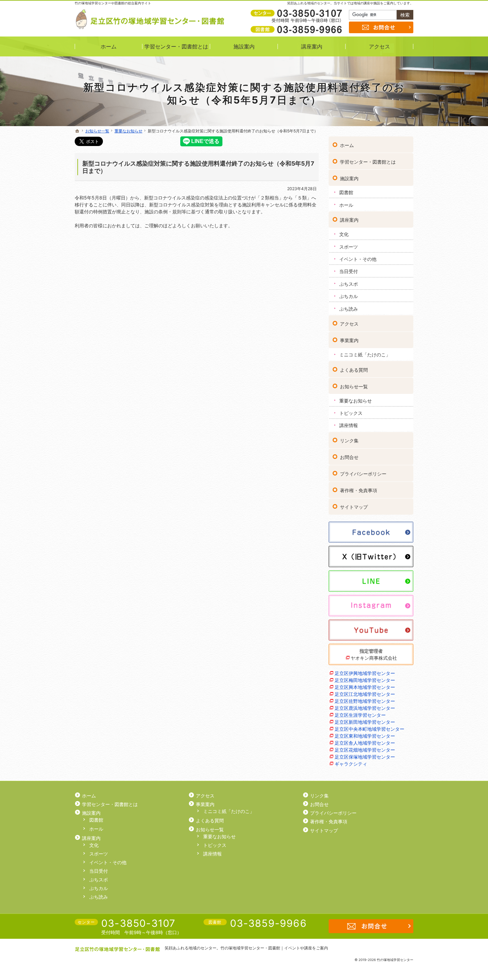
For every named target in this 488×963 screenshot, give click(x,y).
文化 (344, 234)
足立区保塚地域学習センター (365, 757)
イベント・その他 (357, 259)
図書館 (346, 192)
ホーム (347, 145)
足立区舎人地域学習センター (365, 743)
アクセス (349, 324)
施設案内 (349, 178)
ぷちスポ (348, 284)
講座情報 (348, 425)
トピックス (351, 413)
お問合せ (349, 457)
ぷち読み (348, 309)
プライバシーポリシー (363, 474)
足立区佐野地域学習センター (365, 701)
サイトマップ (354, 507)
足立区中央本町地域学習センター (369, 729)
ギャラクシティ (351, 764)
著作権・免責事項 (358, 490)
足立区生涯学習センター (360, 715)
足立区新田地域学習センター (365, 722)
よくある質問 (354, 370)
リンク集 (349, 440)
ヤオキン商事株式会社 (374, 658)
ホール (346, 205)
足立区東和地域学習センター (365, 736)
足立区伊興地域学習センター (365, 673)
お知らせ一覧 (354, 386)
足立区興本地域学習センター (365, 687)
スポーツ (348, 247)
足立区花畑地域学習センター (365, 750)
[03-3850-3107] (297, 14)
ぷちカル (348, 296)
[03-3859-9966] (297, 29)
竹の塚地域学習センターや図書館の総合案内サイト (113, 3)
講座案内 (349, 220)
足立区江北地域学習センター (365, 694)
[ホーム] (77, 131)
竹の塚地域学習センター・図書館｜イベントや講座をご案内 (274, 947)
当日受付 (348, 271)
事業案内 (349, 340)
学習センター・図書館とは (368, 162)
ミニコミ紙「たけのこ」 (364, 354)
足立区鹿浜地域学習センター (365, 708)
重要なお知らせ (355, 401)
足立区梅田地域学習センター (365, 680)
